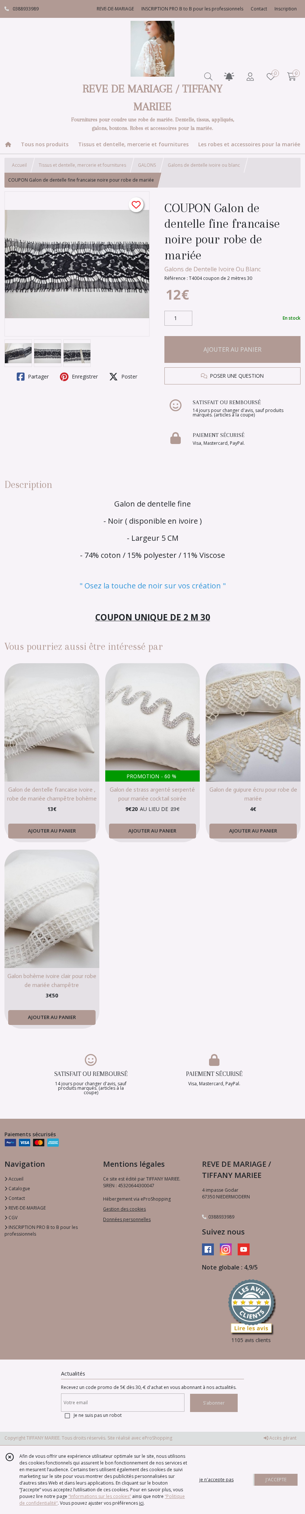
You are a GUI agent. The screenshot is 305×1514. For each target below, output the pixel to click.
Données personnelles (127, 1219)
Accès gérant (282, 1438)
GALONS (147, 165)
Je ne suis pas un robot (98, 1415)
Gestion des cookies (124, 1209)
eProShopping (157, 1438)
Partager (37, 376)
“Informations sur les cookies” (99, 1496)
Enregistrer (84, 376)
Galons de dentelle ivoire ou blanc (204, 165)
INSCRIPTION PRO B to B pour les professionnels (41, 1230)
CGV (12, 1217)
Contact (259, 9)
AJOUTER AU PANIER (232, 349)
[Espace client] (250, 76)
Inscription (285, 9)
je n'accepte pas (216, 1479)
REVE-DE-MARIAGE (26, 1208)
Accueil (19, 165)
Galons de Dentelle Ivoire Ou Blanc (212, 269)
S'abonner (214, 1403)
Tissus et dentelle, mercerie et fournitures (82, 165)
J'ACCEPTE (276, 1479)
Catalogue (18, 1188)
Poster (128, 376)
